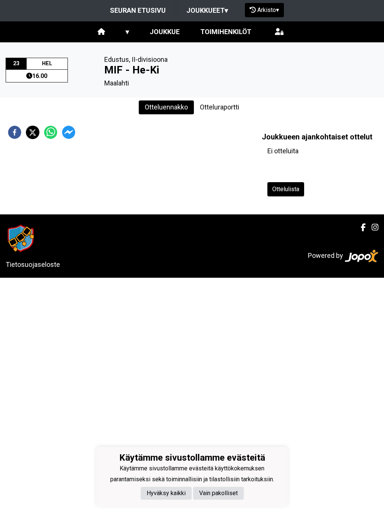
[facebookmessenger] (68, 132)
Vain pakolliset (218, 493)
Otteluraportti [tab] (219, 107)
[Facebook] (360, 227)
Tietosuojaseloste (33, 264)
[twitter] (32, 132)
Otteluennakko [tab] (166, 107)
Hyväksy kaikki (166, 493)
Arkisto (268, 9)
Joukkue (165, 32)
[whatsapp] (50, 132)
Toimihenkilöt (225, 32)
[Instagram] (372, 227)
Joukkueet (207, 10)
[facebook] (14, 132)
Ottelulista (285, 189)
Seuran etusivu (138, 10)
